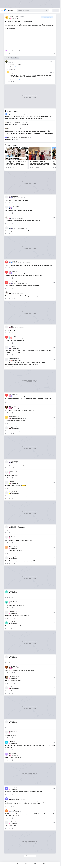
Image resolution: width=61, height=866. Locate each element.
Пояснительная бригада (19, 228)
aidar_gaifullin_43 (11, 122)
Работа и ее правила (18, 527)
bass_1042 (9, 137)
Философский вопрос (17, 799)
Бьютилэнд (15, 18)
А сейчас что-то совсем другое (20, 137)
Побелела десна (11, 139)
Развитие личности (17, 197)
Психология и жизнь (17, 208)
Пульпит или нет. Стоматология (16, 125)
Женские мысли (16, 360)
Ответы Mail (15, 811)
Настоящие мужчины (17, 218)
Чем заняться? (19, 122)
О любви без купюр (17, 338)
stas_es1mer (10, 114)
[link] (16, 158)
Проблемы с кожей (17, 327)
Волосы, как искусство (17, 418)
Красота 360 (15, 668)
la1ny (8, 128)
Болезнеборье (17, 114)
